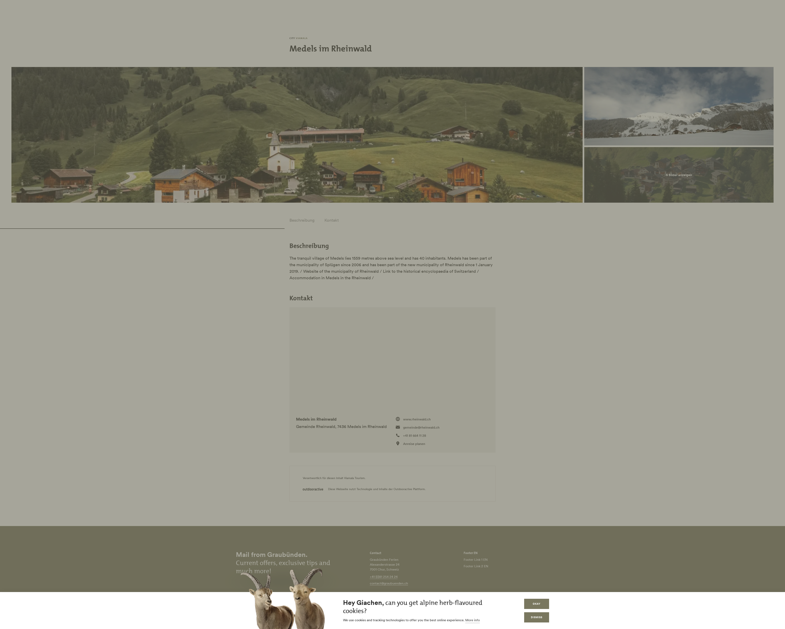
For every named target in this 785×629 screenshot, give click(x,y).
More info (472, 620)
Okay (537, 603)
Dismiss (536, 617)
